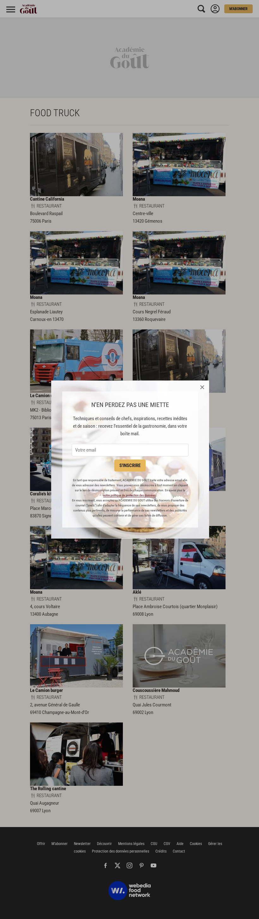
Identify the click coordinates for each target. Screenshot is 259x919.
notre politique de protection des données (129, 495)
